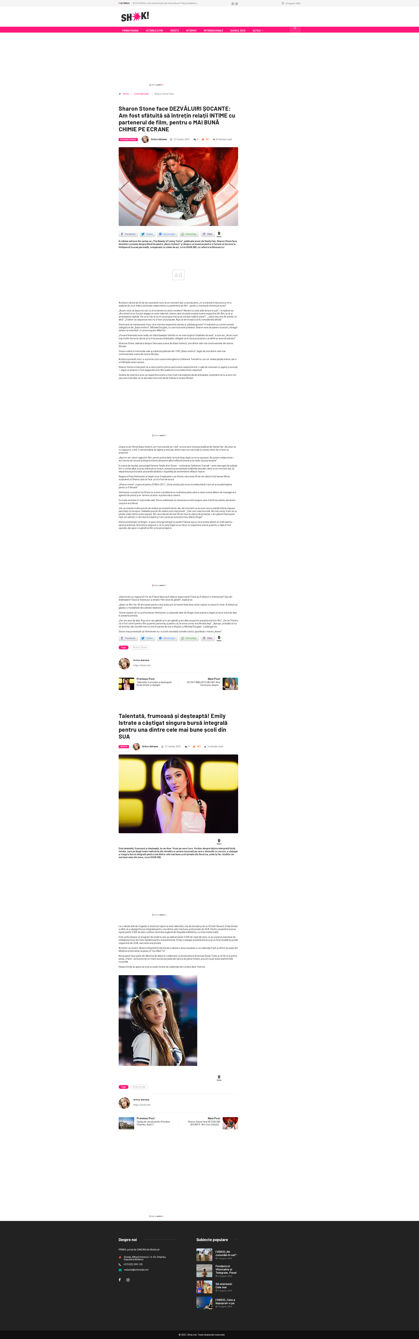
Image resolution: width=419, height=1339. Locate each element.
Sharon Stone (140, 647)
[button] (232, 3)
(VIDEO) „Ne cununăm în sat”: (226, 1253)
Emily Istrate (139, 1087)
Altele (257, 30)
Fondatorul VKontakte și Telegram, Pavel (226, 1269)
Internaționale (213, 30)
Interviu (191, 30)
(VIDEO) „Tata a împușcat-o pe (225, 1301)
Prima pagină (130, 30)
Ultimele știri (154, 30)
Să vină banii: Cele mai (224, 1285)
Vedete (174, 30)
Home (126, 94)
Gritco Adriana (159, 139)
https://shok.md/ (142, 665)
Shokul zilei (238, 30)
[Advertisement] (209, 62)
